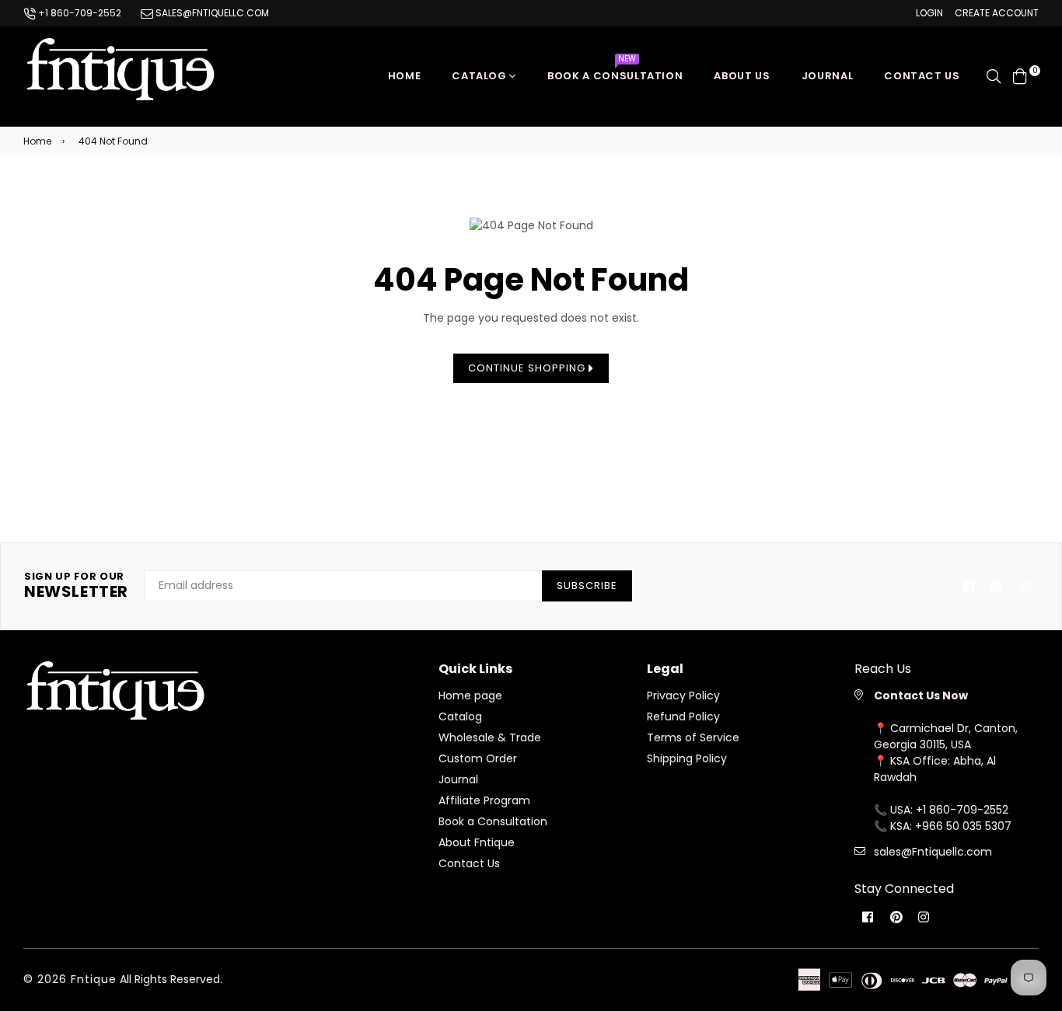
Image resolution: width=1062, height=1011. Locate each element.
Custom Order (477, 758)
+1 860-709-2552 (78, 12)
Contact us (922, 75)
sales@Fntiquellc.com (933, 851)
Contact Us (469, 863)
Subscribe (587, 585)
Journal (828, 75)
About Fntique (476, 842)
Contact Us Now (921, 695)
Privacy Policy (683, 695)
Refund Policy (683, 716)
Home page (470, 695)
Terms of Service (693, 737)
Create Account (997, 12)
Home (404, 75)
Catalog (480, 75)
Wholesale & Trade (489, 737)
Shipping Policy (687, 758)
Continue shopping (528, 368)
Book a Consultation (615, 72)
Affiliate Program (484, 800)
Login (929, 12)
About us (742, 75)
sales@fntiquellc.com (211, 12)
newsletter (76, 585)
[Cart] (1020, 75)
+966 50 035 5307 (963, 826)
